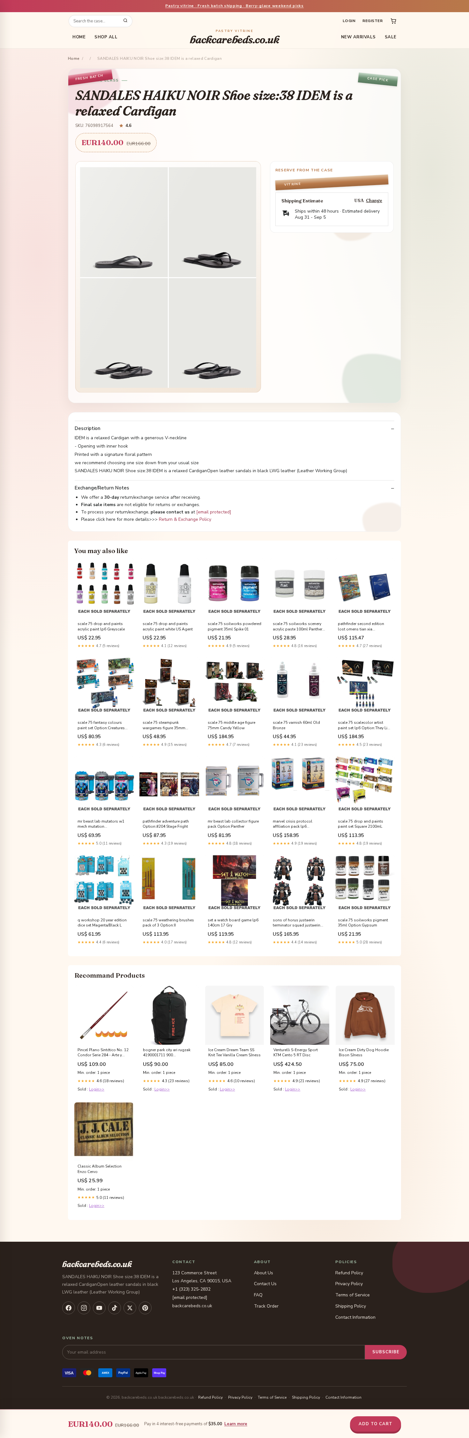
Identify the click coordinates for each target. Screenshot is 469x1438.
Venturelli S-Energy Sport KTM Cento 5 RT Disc (295, 1052)
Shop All (105, 37)
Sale (391, 37)
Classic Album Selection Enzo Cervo (100, 1169)
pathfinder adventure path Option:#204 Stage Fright (166, 824)
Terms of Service (352, 1295)
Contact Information (355, 1317)
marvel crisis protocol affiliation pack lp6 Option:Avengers (292, 824)
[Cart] (393, 21)
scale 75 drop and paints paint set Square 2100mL (360, 824)
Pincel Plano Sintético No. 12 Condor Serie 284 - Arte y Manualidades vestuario (103, 1052)
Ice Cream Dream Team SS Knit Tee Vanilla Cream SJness (234, 1052)
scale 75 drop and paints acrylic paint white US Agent (168, 626)
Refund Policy (349, 1273)
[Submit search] (125, 21)
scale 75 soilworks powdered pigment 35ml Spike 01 (234, 626)
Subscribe (385, 1352)
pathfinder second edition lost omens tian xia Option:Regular (361, 626)
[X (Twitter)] (129, 1307)
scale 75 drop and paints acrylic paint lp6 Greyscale (101, 626)
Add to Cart (375, 1424)
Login (349, 20)
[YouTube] (99, 1307)
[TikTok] (114, 1307)
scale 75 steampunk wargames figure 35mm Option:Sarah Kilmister (164, 725)
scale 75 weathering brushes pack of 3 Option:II (168, 923)
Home (79, 37)
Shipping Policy (350, 1306)
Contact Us (265, 1284)
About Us (263, 1273)
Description (87, 429)
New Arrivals (358, 37)
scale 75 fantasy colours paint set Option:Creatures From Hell (101, 725)
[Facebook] (68, 1307)
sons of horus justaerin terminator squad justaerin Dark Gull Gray (296, 923)
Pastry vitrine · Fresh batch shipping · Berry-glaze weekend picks (234, 5)
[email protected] (213, 512)
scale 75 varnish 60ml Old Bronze (296, 725)
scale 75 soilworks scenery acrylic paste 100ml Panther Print (297, 626)
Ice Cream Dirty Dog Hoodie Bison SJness (364, 1052)
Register (372, 20)
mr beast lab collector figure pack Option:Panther (233, 824)
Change (374, 200)
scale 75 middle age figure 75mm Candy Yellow (231, 725)
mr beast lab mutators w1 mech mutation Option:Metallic (101, 824)
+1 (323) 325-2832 (191, 1289)
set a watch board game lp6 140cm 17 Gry (233, 923)
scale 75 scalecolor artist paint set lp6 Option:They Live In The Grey (364, 725)
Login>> (96, 1089)
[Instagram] (84, 1307)
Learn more (235, 1424)
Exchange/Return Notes (102, 488)
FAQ (258, 1295)
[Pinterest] (145, 1307)
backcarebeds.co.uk (234, 37)
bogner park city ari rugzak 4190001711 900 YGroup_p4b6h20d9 (166, 1052)
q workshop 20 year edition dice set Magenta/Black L (102, 923)
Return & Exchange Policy (185, 519)
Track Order (266, 1306)
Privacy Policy (349, 1284)
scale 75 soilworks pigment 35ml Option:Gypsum (363, 923)
